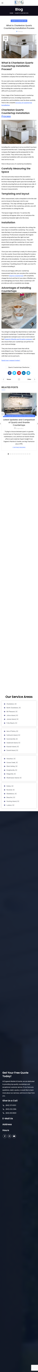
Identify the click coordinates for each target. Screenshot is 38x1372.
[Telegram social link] (28, 373)
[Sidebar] (2, 414)
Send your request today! (10, 360)
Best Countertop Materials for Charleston (19, 416)
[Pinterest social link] (19, 373)
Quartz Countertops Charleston (18, 367)
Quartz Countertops (21, 13)
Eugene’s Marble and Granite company (18, 339)
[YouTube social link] (14, 1136)
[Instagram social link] (9, 1136)
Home (11, 13)
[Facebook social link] (10, 373)
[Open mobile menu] (2, 3)
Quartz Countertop (16, 275)
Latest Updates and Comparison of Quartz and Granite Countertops (19, 422)
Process (6, 116)
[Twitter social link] (14, 373)
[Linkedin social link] (24, 373)
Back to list (19, 379)
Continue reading (19, 447)
